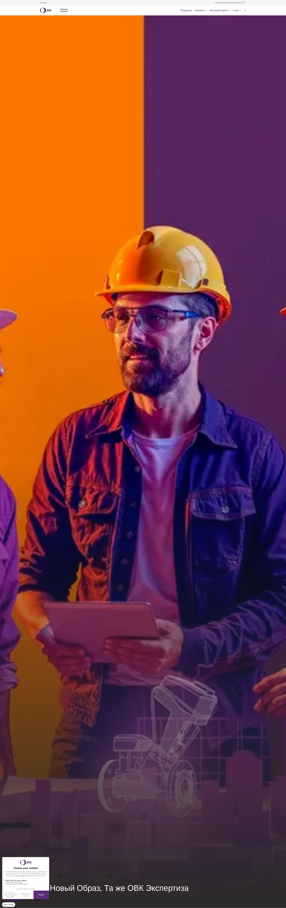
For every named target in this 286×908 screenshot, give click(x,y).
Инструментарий (218, 10)
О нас (236, 10)
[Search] (245, 10)
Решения (199, 10)
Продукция (186, 10)
